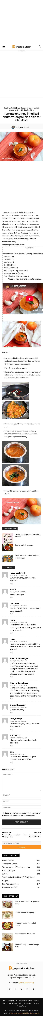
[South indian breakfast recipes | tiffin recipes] (7, 558)
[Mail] (21, 989)
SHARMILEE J (15, 735)
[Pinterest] (27, 989)
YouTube (36, 1003)
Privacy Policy (21, 1006)
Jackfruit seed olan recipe (25, 934)
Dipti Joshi (14, 603)
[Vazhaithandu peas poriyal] (7, 915)
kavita (13, 589)
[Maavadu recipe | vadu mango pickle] (7, 947)
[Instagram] (15, 989)
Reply (11, 583)
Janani (12, 639)
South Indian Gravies (10, 1003)
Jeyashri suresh (23, 127)
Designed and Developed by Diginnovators (25, 1013)
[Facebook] (9, 989)
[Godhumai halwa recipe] (7, 547)
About (4, 1001)
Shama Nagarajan (18, 705)
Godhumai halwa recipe (24, 545)
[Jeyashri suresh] (13, 127)
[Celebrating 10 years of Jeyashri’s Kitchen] (7, 539)
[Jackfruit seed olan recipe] (7, 937)
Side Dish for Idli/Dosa (12, 108)
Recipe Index (12, 1001)
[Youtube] (33, 989)
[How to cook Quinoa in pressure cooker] (7, 904)
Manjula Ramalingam (19, 658)
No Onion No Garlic (25, 1001)
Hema (12, 620)
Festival (36, 1001)
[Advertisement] (21, 22)
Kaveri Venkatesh (17, 573)
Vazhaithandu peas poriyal (25, 912)
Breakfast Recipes (25, 1003)
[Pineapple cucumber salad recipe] (7, 926)
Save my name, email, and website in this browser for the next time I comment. (21, 814)
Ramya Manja (16, 719)
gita (12, 752)
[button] (3, 47)
